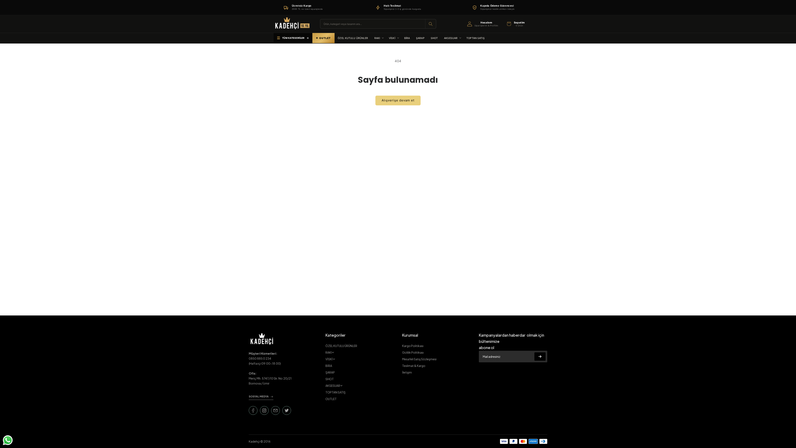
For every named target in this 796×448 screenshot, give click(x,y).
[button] (515, 24)
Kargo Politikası (412, 346)
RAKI (328, 352)
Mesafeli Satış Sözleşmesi (419, 359)
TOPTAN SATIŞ (335, 392)
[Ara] (430, 23)
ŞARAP (330, 372)
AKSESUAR (332, 385)
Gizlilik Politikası (413, 352)
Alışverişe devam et (398, 100)
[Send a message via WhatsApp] (7, 440)
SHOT (329, 379)
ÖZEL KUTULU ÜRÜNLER (341, 346)
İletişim (407, 372)
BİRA (328, 366)
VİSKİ (329, 359)
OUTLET (331, 399)
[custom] (253, 410)
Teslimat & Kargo (413, 366)
